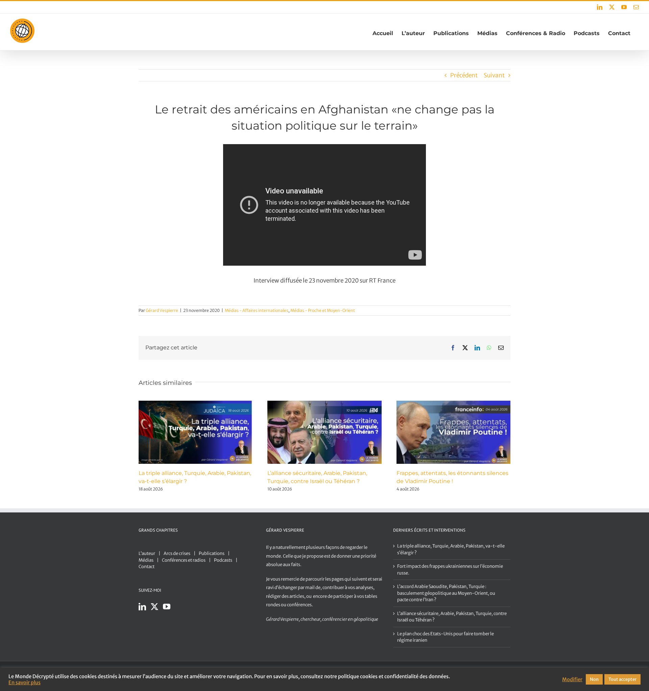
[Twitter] (154, 606)
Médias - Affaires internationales (256, 310)
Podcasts (223, 560)
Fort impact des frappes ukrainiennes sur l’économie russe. (450, 569)
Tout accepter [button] (622, 679)
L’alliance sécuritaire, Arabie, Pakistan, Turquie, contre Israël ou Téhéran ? (452, 617)
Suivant (494, 75)
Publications (211, 553)
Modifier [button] (572, 679)
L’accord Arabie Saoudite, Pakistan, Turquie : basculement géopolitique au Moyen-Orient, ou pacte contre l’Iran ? (446, 593)
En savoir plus (24, 683)
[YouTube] (166, 606)
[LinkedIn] (142, 606)
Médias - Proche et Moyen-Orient (322, 310)
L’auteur (147, 553)
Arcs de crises (177, 553)
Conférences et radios (184, 560)
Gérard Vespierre (162, 310)
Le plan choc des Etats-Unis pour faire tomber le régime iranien (445, 637)
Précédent (464, 75)
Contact (146, 566)
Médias (146, 560)
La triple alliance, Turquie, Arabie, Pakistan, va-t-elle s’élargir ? (451, 549)
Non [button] (594, 679)
